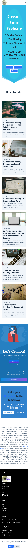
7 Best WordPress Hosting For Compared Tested (13, 307)
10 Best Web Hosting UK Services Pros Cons (13, 200)
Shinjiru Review (6, 535)
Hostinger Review (7, 533)
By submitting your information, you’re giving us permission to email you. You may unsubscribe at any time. (14, 372)
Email (14, 364)
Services (4, 508)
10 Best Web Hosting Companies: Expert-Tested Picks (12, 164)
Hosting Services (7, 120)
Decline (17, 546)
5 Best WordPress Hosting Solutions (11, 271)
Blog (3, 506)
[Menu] (25, 2)
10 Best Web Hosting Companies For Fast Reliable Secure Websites (12, 126)
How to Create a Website (9, 520)
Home (3, 504)
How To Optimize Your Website (11, 522)
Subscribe (14, 379)
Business (10, 396)
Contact (4, 510)
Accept (10, 546)
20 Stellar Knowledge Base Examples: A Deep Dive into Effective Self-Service (13, 234)
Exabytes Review (7, 530)
